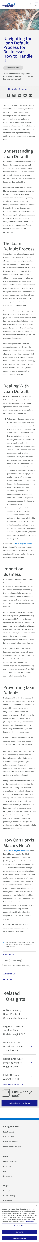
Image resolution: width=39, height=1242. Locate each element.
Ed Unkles (7, 979)
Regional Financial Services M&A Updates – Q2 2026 (14, 1030)
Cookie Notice (29, 1221)
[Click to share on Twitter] (13, 95)
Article (6, 960)
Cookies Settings (19, 1226)
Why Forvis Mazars (10, 1161)
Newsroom (7, 1176)
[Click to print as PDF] (30, 95)
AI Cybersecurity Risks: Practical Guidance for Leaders (15, 1014)
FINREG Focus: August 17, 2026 (12, 1077)
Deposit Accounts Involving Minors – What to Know (13, 1062)
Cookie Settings (9, 1195)
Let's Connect (8, 1132)
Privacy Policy (8, 1190)
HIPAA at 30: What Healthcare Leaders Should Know (14, 1046)
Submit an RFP (8, 1136)
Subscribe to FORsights (19, 1103)
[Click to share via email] (25, 95)
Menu (36, 5)
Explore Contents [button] (20, 88)
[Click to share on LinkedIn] (19, 95)
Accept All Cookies (19, 1238)
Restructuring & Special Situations (16, 965)
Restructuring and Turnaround (23, 543)
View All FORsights (11, 1084)
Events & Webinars (10, 1141)
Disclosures (7, 1200)
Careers (6, 1171)
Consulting (17, 960)
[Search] (29, 4)
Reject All (19, 1232)
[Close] (36, 1205)
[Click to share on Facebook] (8, 95)
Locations (7, 1166)
